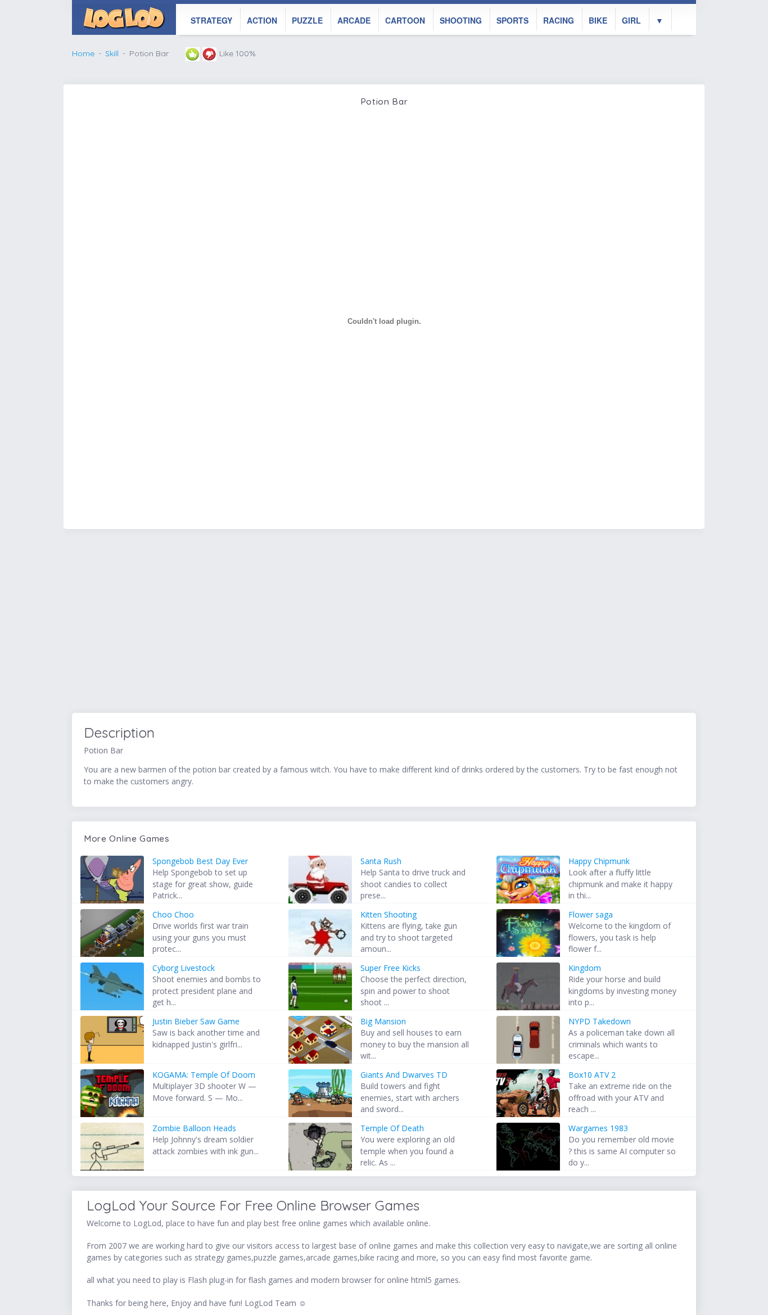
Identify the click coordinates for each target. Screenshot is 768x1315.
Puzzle (307, 20)
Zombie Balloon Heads (194, 1128)
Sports (512, 20)
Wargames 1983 (598, 1128)
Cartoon (405, 20)
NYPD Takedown (599, 1021)
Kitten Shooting (388, 914)
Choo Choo (173, 914)
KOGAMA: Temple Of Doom (203, 1074)
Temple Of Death (392, 1128)
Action (262, 20)
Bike (598, 20)
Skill (112, 53)
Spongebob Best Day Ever (200, 861)
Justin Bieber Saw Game (196, 1021)
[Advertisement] (384, 623)
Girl (631, 20)
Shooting (461, 20)
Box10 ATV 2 (592, 1074)
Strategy (211, 20)
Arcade (354, 20)
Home (83, 53)
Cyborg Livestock (183, 967)
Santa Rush (380, 861)
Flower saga (590, 914)
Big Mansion (383, 1021)
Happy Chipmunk (599, 861)
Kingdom (584, 967)
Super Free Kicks (390, 967)
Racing (558, 20)
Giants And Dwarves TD (404, 1074)
